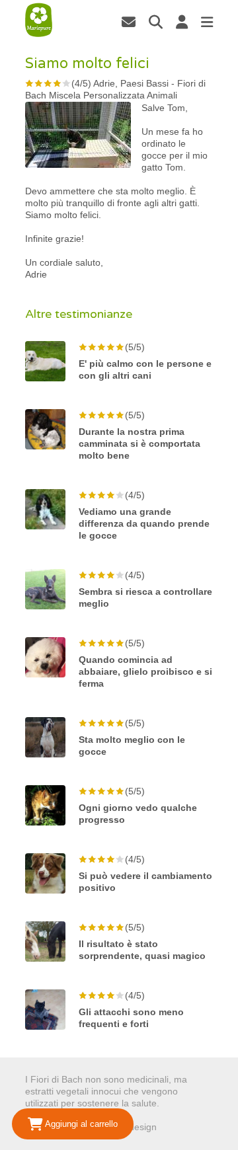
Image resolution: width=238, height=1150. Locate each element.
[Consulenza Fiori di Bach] (38, 20)
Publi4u (174, 1127)
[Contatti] (129, 22)
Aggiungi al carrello (80, 1124)
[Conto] (182, 22)
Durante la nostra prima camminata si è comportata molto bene (139, 443)
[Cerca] (156, 22)
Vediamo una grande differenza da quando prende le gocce (144, 523)
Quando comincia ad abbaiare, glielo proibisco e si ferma (145, 671)
